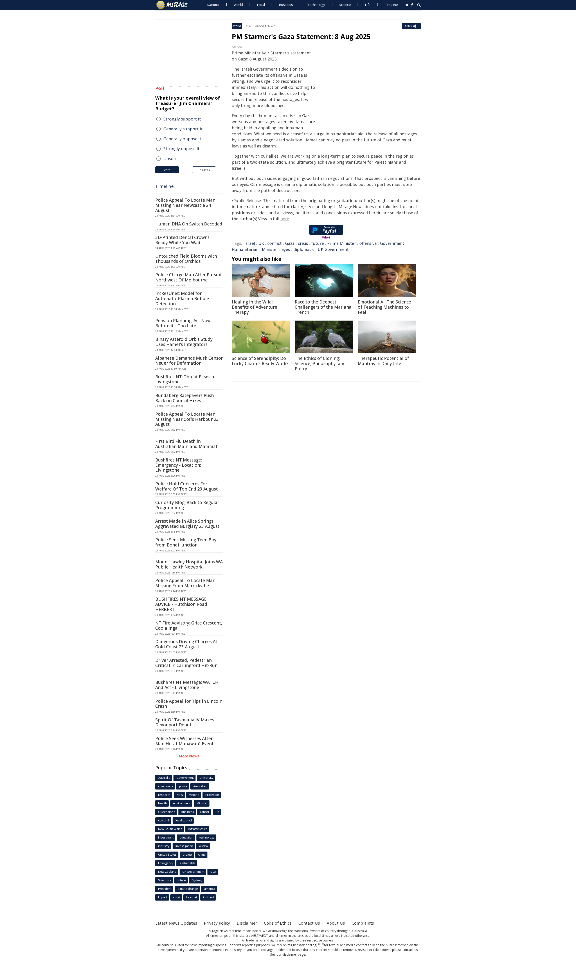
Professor (212, 795)
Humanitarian (245, 249)
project (187, 854)
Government (392, 243)
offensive (368, 243)
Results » (204, 170)
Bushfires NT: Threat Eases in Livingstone (185, 379)
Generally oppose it (182, 138)
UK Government (333, 249)
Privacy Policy (217, 923)
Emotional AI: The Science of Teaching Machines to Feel (384, 307)
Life (368, 4)
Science (345, 4)
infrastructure (197, 829)
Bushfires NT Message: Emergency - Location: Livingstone (178, 465)
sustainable (187, 863)
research (164, 795)
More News (189, 756)
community (165, 786)
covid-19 (163, 820)
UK (261, 243)
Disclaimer (247, 923)
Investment (165, 837)
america (209, 889)
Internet (191, 897)
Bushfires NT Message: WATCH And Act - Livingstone (186, 684)
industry (163, 846)
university (206, 778)
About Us (336, 923)
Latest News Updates (176, 923)
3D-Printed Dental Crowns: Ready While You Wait (182, 239)
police (183, 786)
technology (206, 837)
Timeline (391, 4)
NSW (180, 795)
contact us (410, 950)
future (317, 243)
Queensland (166, 812)
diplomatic (303, 249)
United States (167, 854)
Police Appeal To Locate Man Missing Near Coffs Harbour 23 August (187, 419)
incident (208, 897)
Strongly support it (182, 119)
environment (182, 803)
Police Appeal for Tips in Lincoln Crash (188, 703)
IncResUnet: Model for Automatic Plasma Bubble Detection (182, 298)
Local (261, 4)
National (213, 4)
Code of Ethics (278, 923)
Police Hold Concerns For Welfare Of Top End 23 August (186, 486)
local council (184, 820)
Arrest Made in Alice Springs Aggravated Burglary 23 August (187, 523)
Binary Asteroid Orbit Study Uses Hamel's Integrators (184, 341)
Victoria (194, 795)
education (186, 837)
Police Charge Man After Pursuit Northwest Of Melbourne (188, 277)
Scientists (164, 880)
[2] (323, 944)
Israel (249, 243)
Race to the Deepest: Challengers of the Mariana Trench (323, 307)
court (176, 897)
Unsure (170, 158)
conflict (274, 243)
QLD (213, 872)
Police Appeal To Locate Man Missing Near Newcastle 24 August (185, 205)
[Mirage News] (174, 5)
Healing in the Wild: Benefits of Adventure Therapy (254, 307)
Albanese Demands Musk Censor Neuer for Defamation (189, 360)
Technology (316, 4)
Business (286, 4)
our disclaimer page (291, 954)
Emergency (165, 863)
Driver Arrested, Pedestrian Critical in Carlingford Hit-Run (186, 662)
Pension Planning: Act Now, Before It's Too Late (183, 323)
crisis (303, 243)
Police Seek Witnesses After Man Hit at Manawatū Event (184, 741)
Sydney (197, 880)
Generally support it (183, 129)
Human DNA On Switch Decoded (188, 224)
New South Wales (170, 829)
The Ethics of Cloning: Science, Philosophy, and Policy (320, 363)
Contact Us (309, 923)
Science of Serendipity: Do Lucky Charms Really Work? (260, 360)
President (164, 889)
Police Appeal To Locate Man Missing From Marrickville (185, 583)
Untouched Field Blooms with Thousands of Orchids (186, 258)
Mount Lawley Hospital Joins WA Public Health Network (189, 564)
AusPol (204, 846)
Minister (270, 249)
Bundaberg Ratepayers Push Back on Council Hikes (184, 398)
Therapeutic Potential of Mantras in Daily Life (383, 360)
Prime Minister (341, 243)
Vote (167, 170)
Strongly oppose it (181, 148)
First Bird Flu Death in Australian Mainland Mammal (186, 443)
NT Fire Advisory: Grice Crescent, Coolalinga (188, 625)
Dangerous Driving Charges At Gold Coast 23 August (186, 644)
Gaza (290, 243)
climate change (188, 889)
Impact (162, 897)
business (187, 812)
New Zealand (167, 872)
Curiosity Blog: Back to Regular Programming (187, 505)
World (238, 4)
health (162, 803)
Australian (200, 786)
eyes (285, 249)
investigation (184, 846)
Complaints (363, 923)
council (204, 812)
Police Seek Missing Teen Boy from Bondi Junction (185, 542)
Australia (164, 778)
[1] (319, 944)
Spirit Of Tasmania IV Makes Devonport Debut (184, 722)
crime (202, 854)
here (284, 218)
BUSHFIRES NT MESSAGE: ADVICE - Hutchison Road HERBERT (181, 604)
